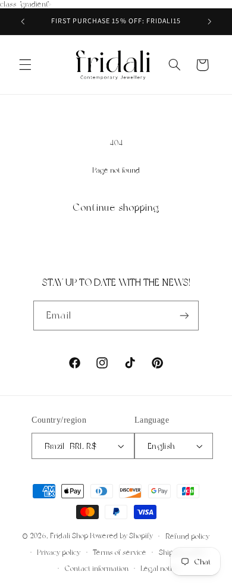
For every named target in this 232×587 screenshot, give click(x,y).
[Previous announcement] (23, 21)
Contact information (96, 568)
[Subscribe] (183, 315)
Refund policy (187, 536)
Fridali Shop (69, 536)
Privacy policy (58, 552)
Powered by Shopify (121, 536)
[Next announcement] (209, 21)
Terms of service (119, 552)
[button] (25, 65)
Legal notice (160, 568)
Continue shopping (116, 207)
